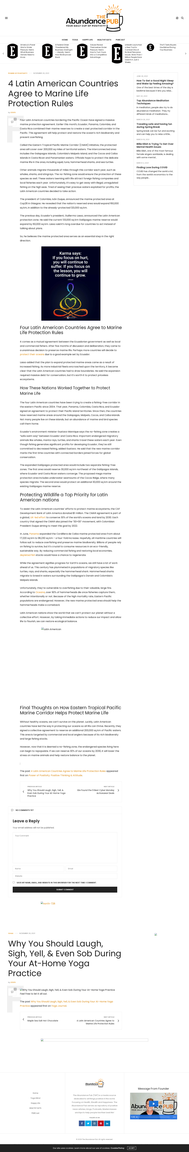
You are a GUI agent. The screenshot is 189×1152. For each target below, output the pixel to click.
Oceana (40, 592)
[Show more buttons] (174, 1117)
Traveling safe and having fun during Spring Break (154, 125)
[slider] (153, 1117)
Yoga (75, 39)
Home (65, 39)
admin (13, 112)
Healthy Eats (104, 39)
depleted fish (27, 555)
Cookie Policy (117, 1148)
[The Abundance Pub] (94, 18)
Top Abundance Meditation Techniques (153, 102)
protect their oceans (32, 354)
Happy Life (87, 39)
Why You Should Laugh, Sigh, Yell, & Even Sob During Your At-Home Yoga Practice (64, 958)
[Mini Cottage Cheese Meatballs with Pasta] (150, 47)
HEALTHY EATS (35, 1108)
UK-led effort (38, 517)
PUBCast (120, 39)
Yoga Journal (58, 1006)
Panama (34, 533)
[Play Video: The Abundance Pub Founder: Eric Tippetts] (153, 1104)
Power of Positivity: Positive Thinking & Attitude (55, 775)
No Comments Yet (25, 810)
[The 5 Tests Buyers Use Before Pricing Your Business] (115, 47)
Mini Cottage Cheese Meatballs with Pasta (168, 47)
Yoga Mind (35, 1098)
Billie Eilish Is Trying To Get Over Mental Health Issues (155, 146)
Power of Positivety (17, 73)
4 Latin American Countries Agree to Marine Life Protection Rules (68, 771)
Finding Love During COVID (152, 167)
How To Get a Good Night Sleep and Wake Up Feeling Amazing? (155, 82)
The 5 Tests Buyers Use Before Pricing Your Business (133, 47)
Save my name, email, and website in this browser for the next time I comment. (57, 883)
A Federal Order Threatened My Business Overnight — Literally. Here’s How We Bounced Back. (29, 51)
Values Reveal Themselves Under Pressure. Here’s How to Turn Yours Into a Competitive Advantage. (63, 51)
